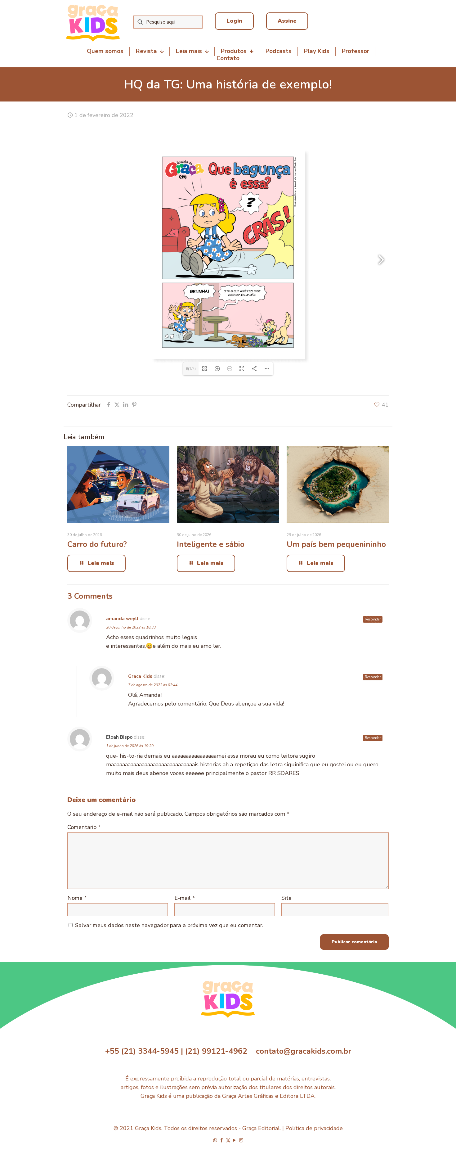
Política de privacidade (314, 1128)
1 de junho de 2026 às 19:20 (130, 745)
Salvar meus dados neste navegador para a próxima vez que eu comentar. (169, 925)
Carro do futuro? (97, 544)
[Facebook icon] (221, 1140)
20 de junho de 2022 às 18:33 (131, 627)
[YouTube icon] (234, 1140)
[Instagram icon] (241, 1140)
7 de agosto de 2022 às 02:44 (152, 685)
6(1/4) (191, 368)
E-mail (184, 898)
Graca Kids (140, 676)
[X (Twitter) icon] (228, 1140)
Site (286, 898)
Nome (77, 898)
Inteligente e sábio (210, 544)
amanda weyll (122, 618)
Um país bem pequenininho (336, 544)
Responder (373, 619)
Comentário (84, 827)
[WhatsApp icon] (215, 1140)
